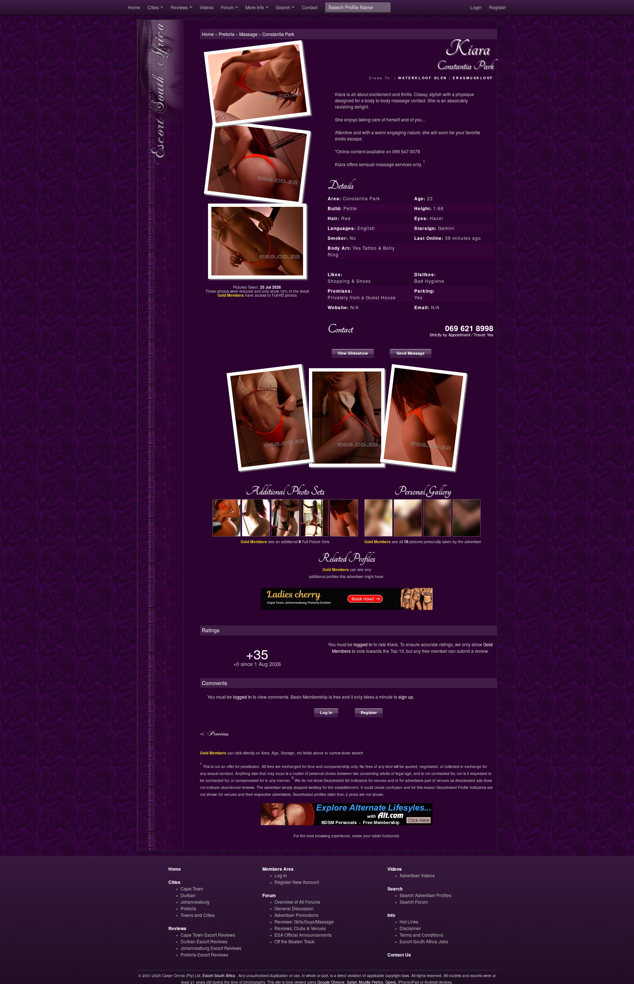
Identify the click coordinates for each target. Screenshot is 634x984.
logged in (363, 644)
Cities (153, 7)
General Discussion (294, 908)
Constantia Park (278, 34)
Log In (326, 712)
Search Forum (414, 902)
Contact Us (399, 954)
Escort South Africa (219, 975)
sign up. (406, 697)
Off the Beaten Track (294, 941)
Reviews (179, 7)
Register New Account (296, 882)
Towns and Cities (198, 915)
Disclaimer (410, 928)
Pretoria (188, 908)
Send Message (411, 353)
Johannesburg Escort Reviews (211, 948)
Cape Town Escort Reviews (208, 935)
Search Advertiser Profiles (425, 895)
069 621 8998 (469, 327)
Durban (188, 895)
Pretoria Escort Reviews (204, 954)
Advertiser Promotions (296, 915)
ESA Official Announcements (303, 935)
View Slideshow (353, 353)
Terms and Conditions (421, 935)
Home (134, 7)
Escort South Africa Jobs (424, 941)
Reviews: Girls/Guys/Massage (304, 921)
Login (476, 7)
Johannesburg (195, 902)
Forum (227, 7)
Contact (309, 7)
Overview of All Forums (297, 902)
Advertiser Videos (417, 875)
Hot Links (409, 921)
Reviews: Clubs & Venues (300, 928)
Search (283, 7)
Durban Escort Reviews (204, 941)
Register (497, 7)
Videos (207, 7)
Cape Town (192, 888)
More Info (254, 7)
